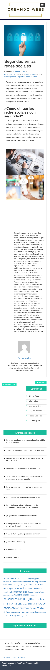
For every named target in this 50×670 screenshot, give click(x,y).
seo (17, 608)
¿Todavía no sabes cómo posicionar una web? (25, 450)
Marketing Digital (36, 406)
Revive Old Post (13, 557)
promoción (24, 604)
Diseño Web (34, 396)
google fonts (8, 592)
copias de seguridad (22, 585)
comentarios (16, 581)
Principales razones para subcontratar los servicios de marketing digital (24, 524)
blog (29, 578)
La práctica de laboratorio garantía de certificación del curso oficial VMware (22, 506)
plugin (27, 598)
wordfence (6, 616)
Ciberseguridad (10, 76)
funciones (38, 588)
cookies (15, 585)
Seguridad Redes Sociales (27, 76)
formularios (29, 588)
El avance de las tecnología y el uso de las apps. (24, 488)
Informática (33, 401)
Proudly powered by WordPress (13, 663)
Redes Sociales (30, 74)
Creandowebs (9, 74)
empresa (38, 584)
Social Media (37, 608)
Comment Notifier (13, 549)
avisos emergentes (22, 579)
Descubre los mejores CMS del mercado (23, 468)
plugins (35, 599)
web (34, 612)
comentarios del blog (29, 581)
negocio (26, 594)
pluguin (42, 599)
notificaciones (33, 595)
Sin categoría (34, 420)
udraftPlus (29, 612)
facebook (19, 588)
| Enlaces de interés (18, 658)
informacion (19, 591)
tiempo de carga (18, 612)
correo (31, 584)
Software (7, 612)
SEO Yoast (24, 608)
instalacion (30, 592)
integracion (39, 592)
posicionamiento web (12, 603)
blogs (34, 578)
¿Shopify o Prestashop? (16, 541)
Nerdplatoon (6, 665)
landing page (10, 595)
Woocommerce (41, 612)
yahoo (29, 616)
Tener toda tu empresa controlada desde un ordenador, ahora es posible (24, 477)
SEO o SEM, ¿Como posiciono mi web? (23, 533)
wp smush (24, 616)
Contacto (6, 658)
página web (32, 603)
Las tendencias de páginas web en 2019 (23, 497)
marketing (18, 594)
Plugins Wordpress (37, 410)
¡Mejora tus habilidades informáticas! (21, 515)
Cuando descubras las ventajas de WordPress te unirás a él (25, 459)
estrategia (8, 588)
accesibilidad (10, 578)
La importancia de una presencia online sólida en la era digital (25, 441)
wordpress (15, 615)
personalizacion (12, 599)
